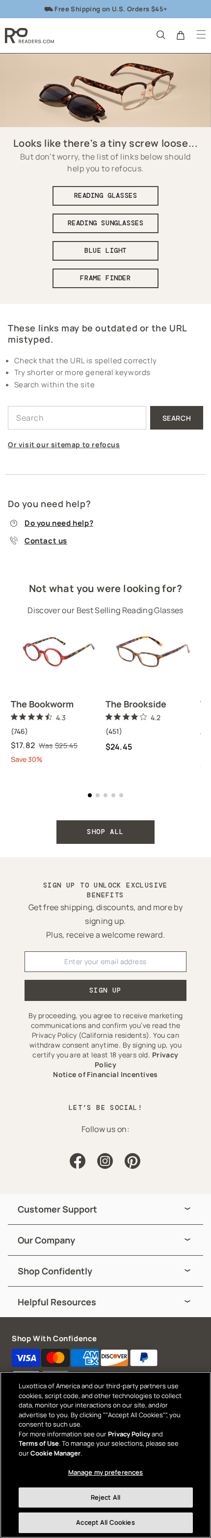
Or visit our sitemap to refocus (64, 444)
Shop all (105, 831)
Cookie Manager (55, 1453)
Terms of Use (39, 1443)
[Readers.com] (29, 35)
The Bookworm (42, 704)
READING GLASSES (105, 195)
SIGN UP (105, 990)
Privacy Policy (129, 1434)
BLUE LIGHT (105, 250)
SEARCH (176, 418)
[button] (160, 34)
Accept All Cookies (105, 1522)
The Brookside (136, 704)
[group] (105, 1209)
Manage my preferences (105, 1472)
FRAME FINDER (105, 277)
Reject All (105, 1497)
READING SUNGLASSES (106, 222)
